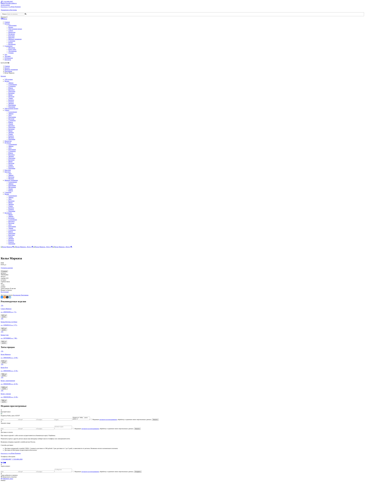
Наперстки (11, 32)
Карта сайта (12, 49)
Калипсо (11, 100)
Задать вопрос (5, 5)
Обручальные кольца (15, 29)
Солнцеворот (12, 84)
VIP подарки (12, 25)
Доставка (8, 56)
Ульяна (10, 98)
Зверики (11, 103)
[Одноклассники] (4, 297)
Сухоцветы (12, 86)
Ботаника (11, 93)
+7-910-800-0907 (6, 459)
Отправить (138, 471)
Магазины (11, 47)
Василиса (11, 89)
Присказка (11, 91)
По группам (5, 292)
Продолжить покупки (9, 477)
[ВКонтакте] (2, 297)
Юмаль (10, 88)
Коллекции (12, 44)
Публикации (9, 58)
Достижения (12, 51)
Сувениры (11, 41)
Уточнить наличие (7, 268)
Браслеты (11, 37)
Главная (7, 22)
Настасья (11, 96)
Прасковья (11, 107)
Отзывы (11, 53)
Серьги (10, 30)
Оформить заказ (7, 478)
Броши (10, 42)
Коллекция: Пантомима (20, 295)
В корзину (4, 271)
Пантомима (12, 105)
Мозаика (11, 137)
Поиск (4, 14)
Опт (6, 54)
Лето (10, 115)
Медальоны (12, 187)
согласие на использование (108, 419)
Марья (10, 95)
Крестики (11, 35)
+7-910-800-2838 (17, 459)
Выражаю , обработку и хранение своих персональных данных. (122, 419)
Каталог (7, 24)
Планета (11, 101)
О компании (9, 46)
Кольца (10, 27)
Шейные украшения (14, 39)
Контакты (8, 59)
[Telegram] (10, 297)
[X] (7, 297)
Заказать (155, 419)
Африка (10, 83)
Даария (10, 124)
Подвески (11, 34)
